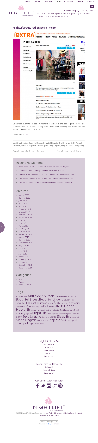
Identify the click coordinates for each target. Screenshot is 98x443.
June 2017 (23, 220)
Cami (77, 302)
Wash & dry (49, 353)
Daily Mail (39, 307)
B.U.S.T (73, 296)
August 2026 (24, 195)
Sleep (53, 316)
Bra (60, 143)
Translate (56, 424)
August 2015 (24, 245)
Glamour (39, 310)
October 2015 (24, 240)
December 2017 (25, 215)
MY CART (80, 2)
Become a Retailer (52, 415)
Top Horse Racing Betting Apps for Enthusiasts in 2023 (41, 171)
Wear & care (49, 350)
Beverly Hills (69, 300)
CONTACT (91, 2)
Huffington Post (58, 310)
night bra (29, 314)
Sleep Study (41, 320)
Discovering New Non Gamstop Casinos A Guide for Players (44, 167)
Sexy (19, 316)
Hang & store (49, 356)
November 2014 (25, 268)
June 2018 (23, 201)
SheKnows (45, 317)
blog (20, 279)
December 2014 (25, 265)
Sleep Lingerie (54, 146)
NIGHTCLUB (49, 2)
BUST (71, 303)
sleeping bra (76, 317)
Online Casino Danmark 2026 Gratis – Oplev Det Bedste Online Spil (46, 175)
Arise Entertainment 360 (62, 297)
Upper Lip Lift (49, 373)
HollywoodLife (46, 310)
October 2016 (24, 231)
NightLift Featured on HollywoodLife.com (28, 151)
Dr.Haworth (49, 367)
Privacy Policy (48, 413)
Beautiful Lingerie (50, 143)
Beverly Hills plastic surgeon (31, 302)
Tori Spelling (79, 146)
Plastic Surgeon (64, 313)
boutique (50, 303)
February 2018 (25, 209)
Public (21, 282)
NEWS (59, 2)
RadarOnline (75, 314)
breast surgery (63, 303)
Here (26, 134)
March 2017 (23, 226)
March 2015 (23, 257)
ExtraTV (24, 146)
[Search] (92, 6)
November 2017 (25, 217)
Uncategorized (25, 285)
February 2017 (25, 229)
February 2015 (25, 259)
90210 (18, 297)
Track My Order (87, 10)
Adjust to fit (49, 347)
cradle (33, 307)
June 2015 (23, 251)
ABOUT (27, 2)
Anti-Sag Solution (20, 143)
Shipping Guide (68, 413)
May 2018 (23, 203)
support (72, 320)
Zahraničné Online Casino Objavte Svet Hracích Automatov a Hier (46, 178)
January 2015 (24, 262)
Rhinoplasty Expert (49, 370)
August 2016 (24, 237)
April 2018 (23, 206)
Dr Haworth (67, 143)
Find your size (49, 344)
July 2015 (22, 248)
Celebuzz (19, 307)
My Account (58, 413)
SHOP (37, 2)
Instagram (68, 310)
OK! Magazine (52, 313)
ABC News (23, 297)
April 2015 (23, 254)
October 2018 (24, 198)
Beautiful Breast (35, 143)
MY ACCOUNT (69, 2)
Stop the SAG (67, 146)
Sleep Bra (64, 316)
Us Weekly (36, 324)
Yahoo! (42, 324)
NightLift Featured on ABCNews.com (71, 151)
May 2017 (23, 223)
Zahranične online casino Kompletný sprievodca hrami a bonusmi (46, 182)
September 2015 (25, 243)
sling (46, 320)
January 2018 (24, 212)
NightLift (32, 146)
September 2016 (25, 234)
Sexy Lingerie (42, 146)
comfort (26, 306)
